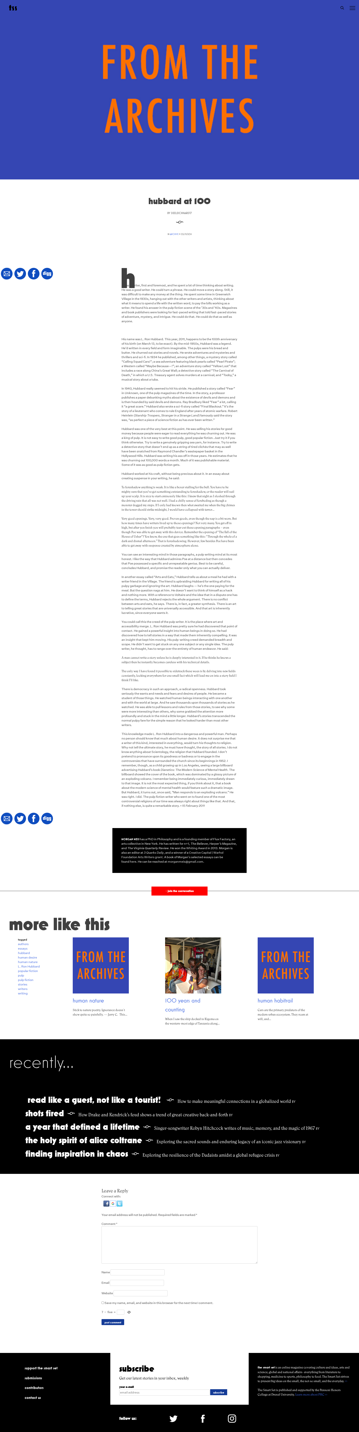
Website (107, 1293)
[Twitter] (20, 274)
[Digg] (47, 274)
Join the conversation (179, 891)
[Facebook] (33, 274)
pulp (21, 975)
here (133, 861)
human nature (28, 962)
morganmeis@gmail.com (185, 861)
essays (22, 948)
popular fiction (28, 971)
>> (346, 1381)
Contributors (34, 1387)
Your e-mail (126, 1387)
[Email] (6, 274)
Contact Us (33, 1397)
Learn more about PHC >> (311, 1394)
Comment (109, 1224)
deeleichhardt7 (181, 213)
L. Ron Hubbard (29, 966)
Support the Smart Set (41, 1368)
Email (105, 1283)
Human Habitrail (275, 1000)
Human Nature (88, 1000)
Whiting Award (196, 848)
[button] (106, 1205)
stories (22, 984)
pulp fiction (25, 980)
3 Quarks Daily (154, 852)
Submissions (33, 1378)
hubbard (24, 953)
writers (22, 989)
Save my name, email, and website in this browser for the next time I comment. (159, 1303)
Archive (174, 234)
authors (23, 944)
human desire (27, 957)
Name (106, 1272)
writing (23, 993)
